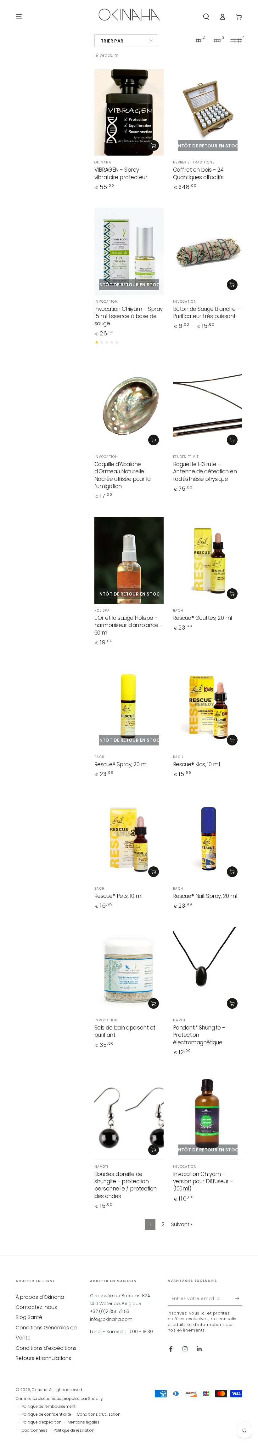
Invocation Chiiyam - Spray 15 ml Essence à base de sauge (128, 316)
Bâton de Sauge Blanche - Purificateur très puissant (206, 312)
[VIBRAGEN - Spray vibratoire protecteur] (129, 112)
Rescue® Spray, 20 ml (121, 764)
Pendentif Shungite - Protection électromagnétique (199, 1035)
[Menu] (19, 17)
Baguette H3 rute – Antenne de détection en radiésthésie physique (205, 471)
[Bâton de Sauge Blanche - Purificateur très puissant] (207, 251)
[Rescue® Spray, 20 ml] (129, 707)
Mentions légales (83, 1422)
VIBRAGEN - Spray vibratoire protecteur (121, 173)
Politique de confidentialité (46, 1414)
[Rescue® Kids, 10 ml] (207, 707)
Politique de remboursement (49, 1406)
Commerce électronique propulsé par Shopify (59, 1398)
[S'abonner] (238, 1298)
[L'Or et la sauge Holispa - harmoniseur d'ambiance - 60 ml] (129, 560)
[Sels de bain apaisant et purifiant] (129, 970)
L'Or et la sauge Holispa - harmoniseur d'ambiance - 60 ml (128, 625)
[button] (206, 17)
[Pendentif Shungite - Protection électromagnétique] (207, 970)
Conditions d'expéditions (46, 1348)
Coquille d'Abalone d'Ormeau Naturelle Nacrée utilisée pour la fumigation (122, 475)
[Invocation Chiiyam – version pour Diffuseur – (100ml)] (207, 1116)
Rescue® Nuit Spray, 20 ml (205, 896)
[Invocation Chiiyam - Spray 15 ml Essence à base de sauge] (129, 251)
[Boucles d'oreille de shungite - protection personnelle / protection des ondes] (129, 1116)
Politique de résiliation (73, 1430)
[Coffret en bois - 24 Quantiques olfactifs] (207, 112)
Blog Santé (29, 1317)
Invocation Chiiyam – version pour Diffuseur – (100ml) (203, 1181)
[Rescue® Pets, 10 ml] (129, 838)
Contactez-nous (36, 1307)
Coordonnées (35, 1430)
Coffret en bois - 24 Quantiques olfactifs (198, 173)
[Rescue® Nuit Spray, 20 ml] (207, 838)
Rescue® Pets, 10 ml (118, 896)
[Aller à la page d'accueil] (129, 17)
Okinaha (40, 1389)
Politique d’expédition (42, 1422)
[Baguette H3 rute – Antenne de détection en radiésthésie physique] (207, 406)
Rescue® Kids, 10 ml (196, 764)
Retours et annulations (43, 1358)
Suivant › (181, 1224)
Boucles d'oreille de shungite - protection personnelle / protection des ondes (125, 1185)
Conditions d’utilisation (99, 1414)
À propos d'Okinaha (40, 1297)
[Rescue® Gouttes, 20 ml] (207, 560)
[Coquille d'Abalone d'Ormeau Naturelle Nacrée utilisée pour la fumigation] (129, 406)
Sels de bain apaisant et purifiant (124, 1031)
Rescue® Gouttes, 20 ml (202, 618)
